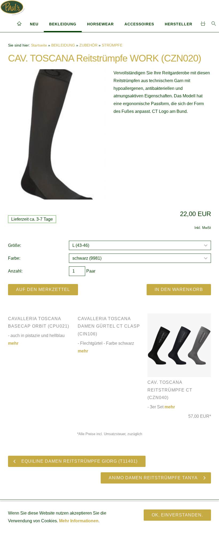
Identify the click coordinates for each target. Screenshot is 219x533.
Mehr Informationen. (79, 521)
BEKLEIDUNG (62, 24)
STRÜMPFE (112, 45)
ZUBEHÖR (88, 45)
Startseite (39, 45)
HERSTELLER (178, 24)
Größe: (14, 245)
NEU (34, 24)
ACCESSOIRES (139, 24)
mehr (170, 407)
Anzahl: (15, 271)
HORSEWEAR (100, 24)
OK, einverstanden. (177, 515)
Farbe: (14, 258)
